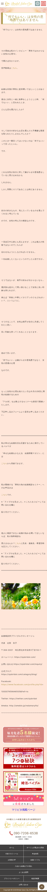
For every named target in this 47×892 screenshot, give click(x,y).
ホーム (11, 848)
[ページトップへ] (41, 886)
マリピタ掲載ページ (23, 809)
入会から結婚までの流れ (23, 866)
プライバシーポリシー (12, 878)
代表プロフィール (11, 854)
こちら (14, 68)
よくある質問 (23, 872)
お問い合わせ (23, 885)
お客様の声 (12, 860)
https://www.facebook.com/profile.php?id (21, 684)
